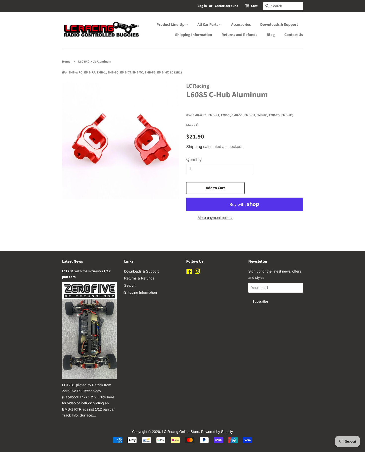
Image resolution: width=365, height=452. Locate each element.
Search (130, 285)
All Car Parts (208, 24)
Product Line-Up (170, 24)
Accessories (241, 24)
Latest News (72, 261)
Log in (202, 5)
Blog (271, 34)
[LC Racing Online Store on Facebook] (189, 272)
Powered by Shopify (217, 432)
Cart (254, 5)
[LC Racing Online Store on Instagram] (197, 272)
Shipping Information (193, 34)
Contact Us (293, 34)
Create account (226, 5)
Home (66, 61)
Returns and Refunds (239, 34)
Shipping (194, 146)
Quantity (194, 159)
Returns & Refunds (139, 278)
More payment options (215, 217)
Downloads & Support (279, 24)
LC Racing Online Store (180, 432)
